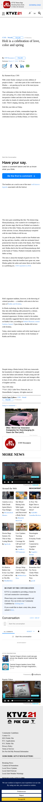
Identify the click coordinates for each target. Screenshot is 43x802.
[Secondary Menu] (5, 13)
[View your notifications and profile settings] (38, 631)
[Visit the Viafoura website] (36, 674)
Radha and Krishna (14, 304)
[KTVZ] (15, 13)
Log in (32, 618)
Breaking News (7, 763)
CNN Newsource (9, 58)
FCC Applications (8, 741)
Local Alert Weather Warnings (12, 773)
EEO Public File (8, 738)
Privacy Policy (7, 746)
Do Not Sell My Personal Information (15, 751)
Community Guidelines (10, 733)
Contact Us (6, 735)
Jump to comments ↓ (9, 405)
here (12, 610)
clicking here (19, 603)
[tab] (8, 631)
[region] (21, 646)
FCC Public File (8, 743)
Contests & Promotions (10, 765)
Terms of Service (8, 749)
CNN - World (21, 397)
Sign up (37, 618)
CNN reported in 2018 (23, 266)
